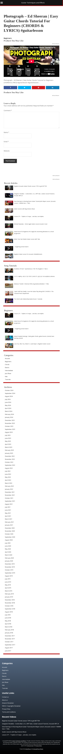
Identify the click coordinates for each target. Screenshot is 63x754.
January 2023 (9, 453)
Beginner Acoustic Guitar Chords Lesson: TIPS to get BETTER (21, 721)
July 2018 (7, 615)
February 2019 (9, 594)
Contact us (5, 697)
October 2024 (9, 390)
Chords (7, 364)
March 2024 (8, 411)
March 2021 (8, 519)
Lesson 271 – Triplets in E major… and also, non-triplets (19, 735)
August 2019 (9, 576)
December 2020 (10, 528)
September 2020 (10, 537)
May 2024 (8, 405)
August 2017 (9, 648)
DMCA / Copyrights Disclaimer (11, 706)
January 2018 (9, 633)
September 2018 (10, 609)
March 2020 (8, 555)
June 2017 (8, 651)
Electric (7, 367)
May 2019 (8, 585)
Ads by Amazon (55, 43)
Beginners (8, 38)
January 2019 (9, 597)
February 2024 (9, 414)
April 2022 (8, 480)
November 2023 (10, 423)
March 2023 (8, 447)
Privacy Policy (6, 709)
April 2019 (8, 588)
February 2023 (9, 450)
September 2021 (10, 501)
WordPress (28, 749)
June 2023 (8, 438)
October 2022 (9, 462)
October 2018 (9, 606)
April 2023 (8, 444)
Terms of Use (30, 745)
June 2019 (8, 582)
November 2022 (10, 459)
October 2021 (9, 498)
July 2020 (7, 543)
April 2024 (8, 408)
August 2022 (9, 468)
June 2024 (8, 402)
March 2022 (8, 483)
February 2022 (9, 486)
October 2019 (9, 570)
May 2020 (8, 549)
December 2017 (10, 636)
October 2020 (9, 534)
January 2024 (9, 417)
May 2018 (8, 621)
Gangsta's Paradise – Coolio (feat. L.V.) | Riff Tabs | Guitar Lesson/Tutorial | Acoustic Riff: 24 (30, 724)
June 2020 (8, 546)
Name (6, 132)
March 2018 (8, 627)
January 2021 (9, 525)
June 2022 (8, 474)
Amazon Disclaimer (8, 703)
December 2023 (10, 420)
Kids (6, 376)
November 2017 (10, 639)
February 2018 (9, 630)
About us (5, 700)
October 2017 (9, 642)
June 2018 (8, 618)
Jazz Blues (8, 373)
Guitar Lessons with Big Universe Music (14, 732)
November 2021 (10, 495)
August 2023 (9, 432)
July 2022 (7, 471)
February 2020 (9, 558)
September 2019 (10, 573)
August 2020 (9, 540)
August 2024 (9, 396)
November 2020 (10, 531)
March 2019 (8, 591)
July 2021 (7, 507)
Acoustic (7, 358)
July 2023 (7, 435)
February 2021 (9, 522)
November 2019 (10, 567)
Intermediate (9, 370)
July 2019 (7, 579)
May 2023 (8, 441)
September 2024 (10, 393)
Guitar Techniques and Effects (33, 3)
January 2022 (9, 489)
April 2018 (8, 624)
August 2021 (9, 504)
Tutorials (8, 379)
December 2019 (10, 564)
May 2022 (8, 477)
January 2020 (9, 561)
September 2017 (10, 645)
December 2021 (10, 492)
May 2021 (8, 513)
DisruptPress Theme (38, 749)
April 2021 (8, 516)
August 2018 (9, 612)
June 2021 (8, 510)
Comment (8, 110)
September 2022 (10, 465)
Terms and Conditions (9, 712)
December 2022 (10, 456)
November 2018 (10, 603)
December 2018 (10, 600)
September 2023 (10, 429)
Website (7, 151)
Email (6, 142)
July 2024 (7, 399)
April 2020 (8, 552)
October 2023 (9, 426)
